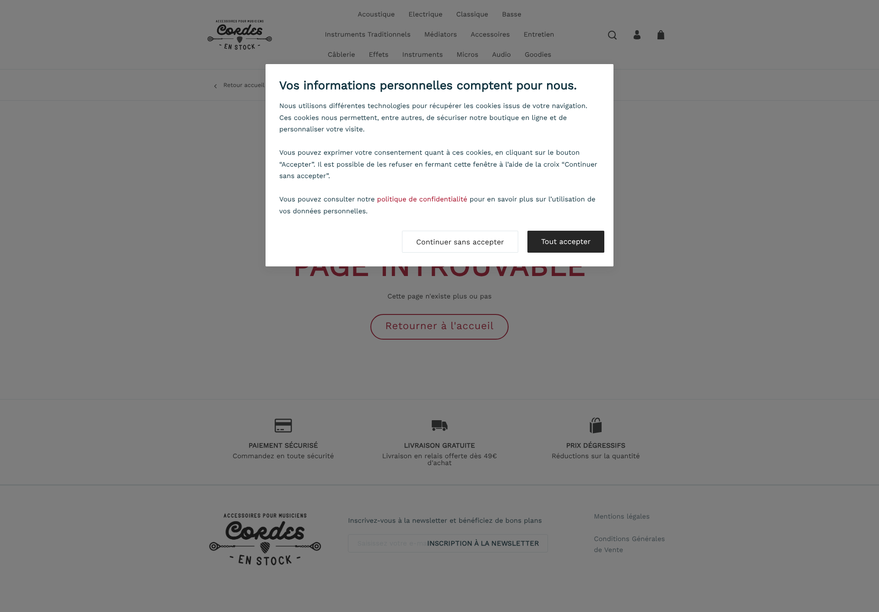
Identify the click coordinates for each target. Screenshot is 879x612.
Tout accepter (566, 241)
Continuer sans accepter (460, 242)
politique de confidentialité (422, 199)
